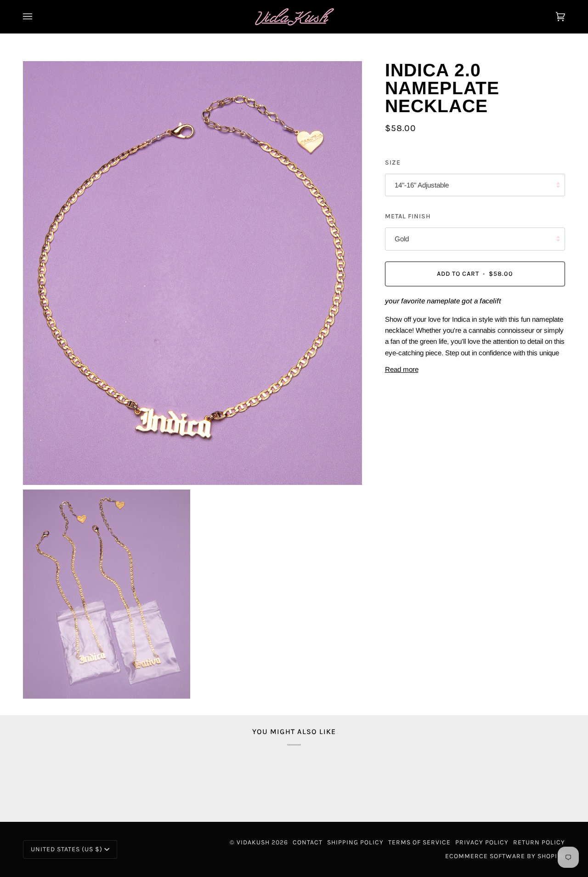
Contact (307, 842)
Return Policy (539, 842)
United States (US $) (66, 849)
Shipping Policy (355, 842)
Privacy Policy (482, 842)
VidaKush (253, 842)
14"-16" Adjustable (422, 185)
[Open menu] (37, 16)
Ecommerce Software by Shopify (505, 856)
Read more (401, 369)
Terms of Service (419, 842)
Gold (402, 239)
